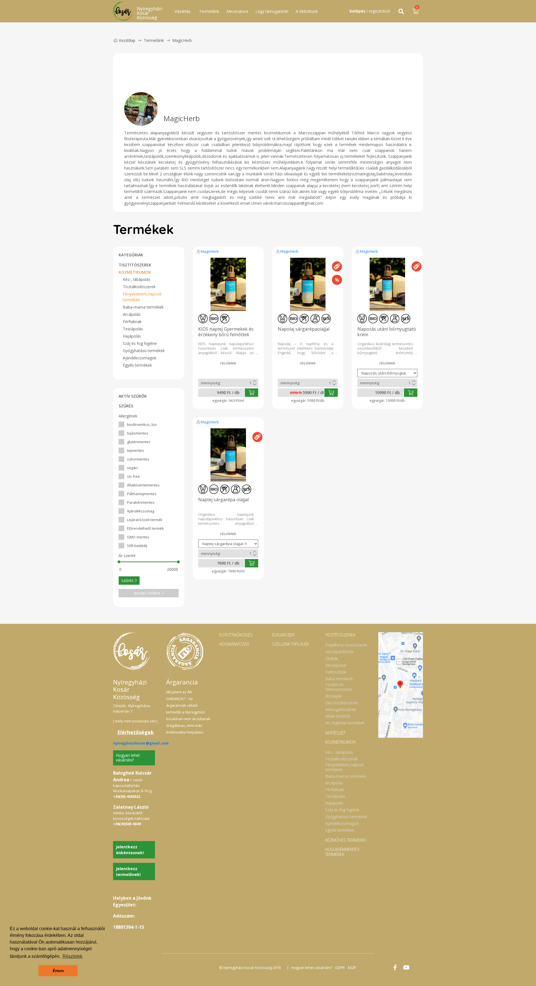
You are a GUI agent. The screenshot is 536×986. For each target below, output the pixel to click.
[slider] (119, 561)
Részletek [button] (72, 956)
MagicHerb (210, 251)
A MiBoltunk (307, 11)
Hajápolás (132, 336)
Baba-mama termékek (143, 307)
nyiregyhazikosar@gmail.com (141, 743)
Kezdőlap (127, 40)
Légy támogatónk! (271, 11)
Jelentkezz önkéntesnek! (130, 849)
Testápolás (133, 328)
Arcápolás (132, 314)
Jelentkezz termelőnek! (128, 871)
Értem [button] (58, 970)
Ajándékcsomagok (139, 358)
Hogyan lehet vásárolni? (128, 758)
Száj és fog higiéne (140, 343)
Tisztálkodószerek (139, 286)
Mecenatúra (237, 11)
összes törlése (147, 593)
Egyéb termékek (137, 365)
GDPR (340, 967)
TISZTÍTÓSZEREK (135, 265)
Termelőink (209, 11)
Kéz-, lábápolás (136, 279)
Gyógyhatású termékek (144, 350)
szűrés (127, 580)
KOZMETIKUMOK (135, 272)
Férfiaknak (132, 321)
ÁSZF (352, 967)
